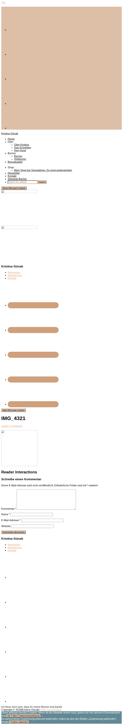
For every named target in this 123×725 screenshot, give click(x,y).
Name (5, 514)
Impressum (14, 272)
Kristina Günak (9, 133)
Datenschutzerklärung (29, 716)
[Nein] (42, 716)
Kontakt (12, 278)
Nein (15, 716)
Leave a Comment (11, 426)
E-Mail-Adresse (10, 520)
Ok (8, 716)
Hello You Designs (50, 709)
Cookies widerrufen (19, 722)
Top (3, 2)
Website (6, 526)
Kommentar (8, 508)
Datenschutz (15, 275)
